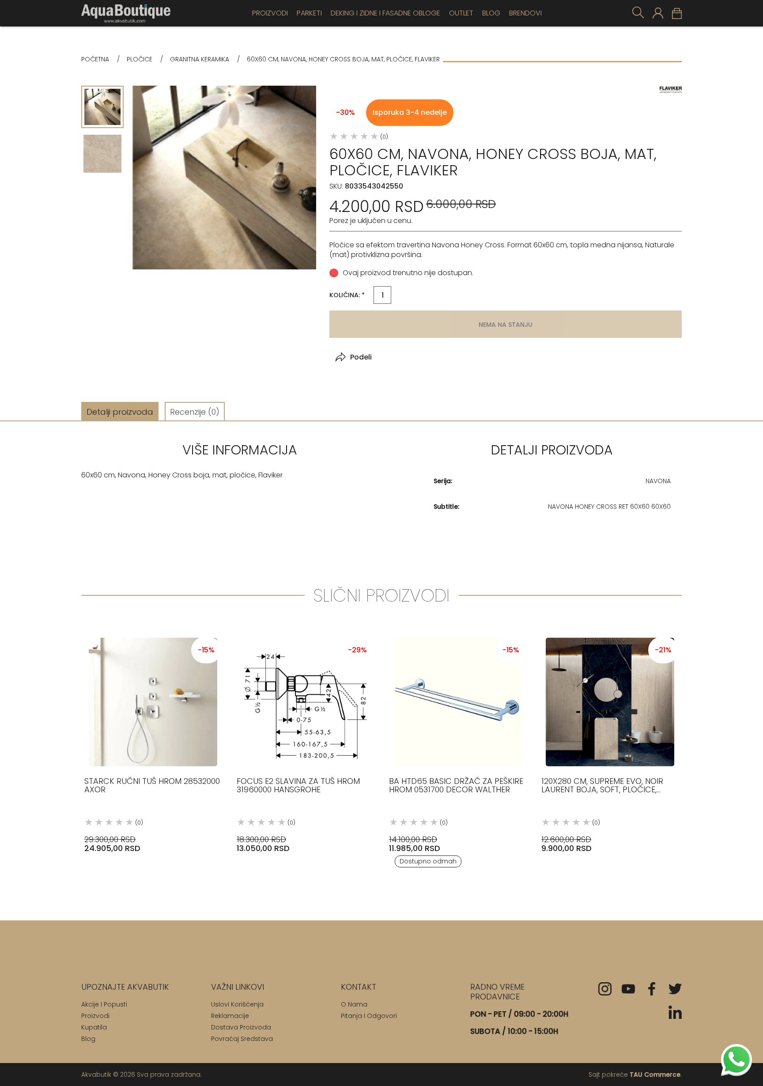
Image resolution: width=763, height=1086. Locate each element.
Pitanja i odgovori (369, 1015)
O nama (354, 1004)
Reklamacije (230, 1015)
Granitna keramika (199, 59)
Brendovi (525, 13)
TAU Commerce (655, 1074)
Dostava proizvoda (241, 1027)
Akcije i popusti (104, 1004)
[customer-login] (658, 13)
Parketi (309, 13)
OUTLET (461, 13)
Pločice (139, 59)
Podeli (361, 357)
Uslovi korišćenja (237, 1004)
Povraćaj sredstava (242, 1038)
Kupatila (94, 1027)
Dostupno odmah (428, 861)
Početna (95, 59)
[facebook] (651, 988)
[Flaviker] (671, 89)
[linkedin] (675, 1012)
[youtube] (628, 988)
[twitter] (675, 988)
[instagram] (605, 988)
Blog (491, 13)
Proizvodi (270, 13)
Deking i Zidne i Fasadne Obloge (385, 13)
